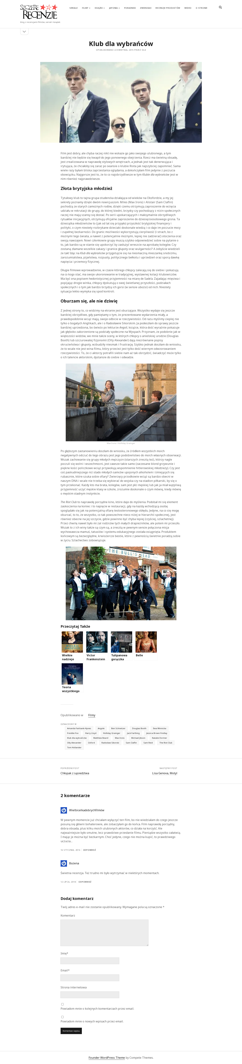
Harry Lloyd (90, 733)
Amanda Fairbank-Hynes (79, 728)
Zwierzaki (145, 8)
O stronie (201, 8)
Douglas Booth (139, 728)
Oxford (91, 742)
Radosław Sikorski (110, 742)
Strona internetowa (74, 987)
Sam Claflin (131, 742)
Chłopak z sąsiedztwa (75, 773)
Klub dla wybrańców (77, 738)
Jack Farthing (133, 733)
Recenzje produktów (168, 8)
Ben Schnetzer (118, 728)
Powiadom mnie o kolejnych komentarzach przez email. (97, 1009)
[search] (220, 7)
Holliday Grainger (111, 733)
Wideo (188, 8)
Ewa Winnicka (159, 728)
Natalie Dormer (159, 738)
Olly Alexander (74, 742)
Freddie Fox (72, 733)
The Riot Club (165, 742)
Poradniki (130, 8)
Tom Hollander (74, 747)
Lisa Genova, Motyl (164, 773)
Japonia (113, 8)
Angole (101, 728)
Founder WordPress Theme (107, 1058)
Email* (65, 970)
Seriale (73, 8)
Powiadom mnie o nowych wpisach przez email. (92, 1021)
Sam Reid (148, 742)
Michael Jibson (138, 738)
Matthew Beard (100, 738)
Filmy (85, 8)
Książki (99, 8)
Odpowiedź (89, 850)
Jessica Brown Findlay (156, 733)
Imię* (64, 953)
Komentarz (68, 915)
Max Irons (120, 738)
